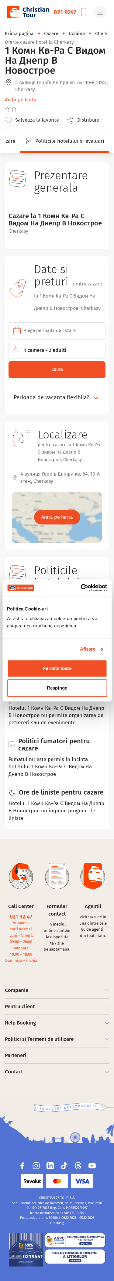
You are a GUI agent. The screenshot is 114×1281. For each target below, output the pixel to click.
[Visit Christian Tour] (27, 12)
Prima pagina (19, 33)
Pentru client (20, 1006)
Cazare (51, 33)
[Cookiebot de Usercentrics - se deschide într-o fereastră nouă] (81, 588)
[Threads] (78, 1165)
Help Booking (20, 1022)
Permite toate (57, 668)
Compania (16, 990)
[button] (84, 120)
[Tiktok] (64, 1165)
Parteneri (15, 1055)
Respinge (57, 687)
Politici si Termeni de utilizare (39, 1039)
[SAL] (75, 1240)
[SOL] (75, 1256)
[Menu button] (100, 12)
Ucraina (77, 33)
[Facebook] (22, 1165)
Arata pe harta (20, 100)
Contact (14, 1071)
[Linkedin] (50, 1165)
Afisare (87, 649)
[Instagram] (36, 1165)
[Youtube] (92, 1165)
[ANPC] (26, 1250)
